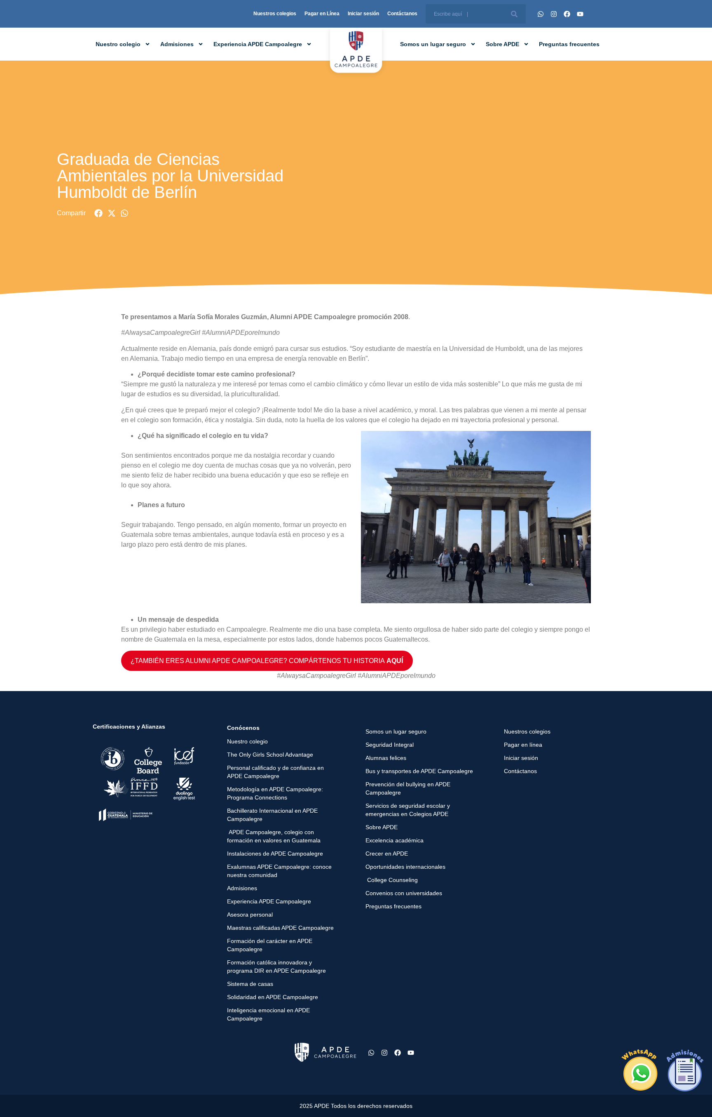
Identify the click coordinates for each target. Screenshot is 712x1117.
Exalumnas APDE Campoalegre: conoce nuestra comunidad (279, 870)
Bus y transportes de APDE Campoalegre (419, 771)
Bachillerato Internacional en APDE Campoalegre (272, 814)
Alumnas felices (385, 758)
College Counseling (391, 880)
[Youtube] (580, 14)
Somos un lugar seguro (433, 44)
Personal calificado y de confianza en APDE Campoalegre (275, 771)
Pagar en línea (523, 744)
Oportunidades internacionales (405, 866)
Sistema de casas (250, 984)
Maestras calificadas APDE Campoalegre (280, 927)
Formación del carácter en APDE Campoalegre (269, 945)
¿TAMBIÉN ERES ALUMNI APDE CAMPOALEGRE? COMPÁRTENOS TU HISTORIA (267, 660)
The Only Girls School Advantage (270, 754)
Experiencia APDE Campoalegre (257, 44)
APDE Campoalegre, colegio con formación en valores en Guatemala (274, 836)
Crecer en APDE (386, 853)
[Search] (514, 13)
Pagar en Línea (322, 13)
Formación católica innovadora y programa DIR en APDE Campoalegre (276, 966)
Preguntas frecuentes (569, 44)
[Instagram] (553, 14)
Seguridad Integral (389, 744)
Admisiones (177, 44)
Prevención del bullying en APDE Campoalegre (407, 788)
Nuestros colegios (274, 13)
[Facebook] (567, 14)
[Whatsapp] (540, 14)
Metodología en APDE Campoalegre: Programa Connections (275, 793)
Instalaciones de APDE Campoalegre (275, 853)
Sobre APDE (502, 44)
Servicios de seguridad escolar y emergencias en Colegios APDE (407, 809)
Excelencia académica (394, 840)
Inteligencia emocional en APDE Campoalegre (268, 1014)
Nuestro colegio (118, 44)
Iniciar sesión (363, 13)
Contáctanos (402, 13)
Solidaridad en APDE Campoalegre (272, 997)
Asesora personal (250, 914)
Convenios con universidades (403, 893)
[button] (98, 213)
